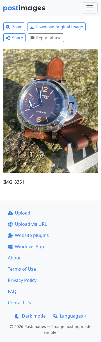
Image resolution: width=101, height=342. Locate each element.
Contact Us (19, 303)
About (14, 258)
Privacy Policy (22, 280)
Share (17, 37)
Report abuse (48, 37)
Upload (22, 213)
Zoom (17, 26)
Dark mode (34, 316)
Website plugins (32, 235)
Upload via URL (31, 224)
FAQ (12, 291)
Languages (71, 316)
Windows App (29, 246)
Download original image (59, 26)
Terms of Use (22, 269)
